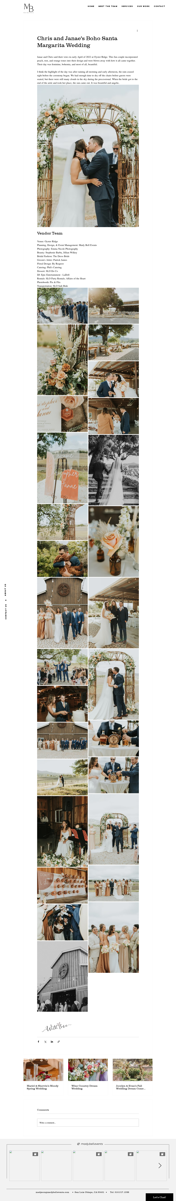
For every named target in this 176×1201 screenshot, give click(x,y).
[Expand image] (62, 306)
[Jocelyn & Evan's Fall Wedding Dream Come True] (132, 1070)
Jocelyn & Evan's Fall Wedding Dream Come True (130, 1087)
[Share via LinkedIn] (52, 1041)
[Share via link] (58, 1041)
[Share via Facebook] (38, 1041)
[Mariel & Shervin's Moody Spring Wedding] (43, 1070)
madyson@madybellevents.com (52, 1192)
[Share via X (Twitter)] (45, 1041)
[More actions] (137, 30)
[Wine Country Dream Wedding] (88, 1070)
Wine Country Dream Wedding (84, 1087)
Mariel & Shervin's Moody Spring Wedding (42, 1087)
